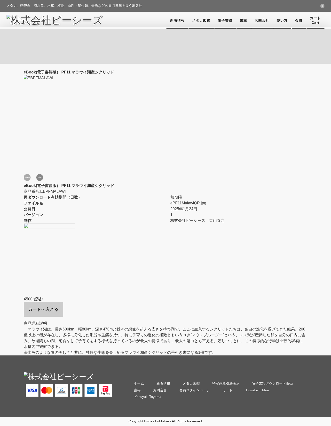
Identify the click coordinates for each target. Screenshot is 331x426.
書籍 (243, 20)
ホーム (139, 383)
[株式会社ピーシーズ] (55, 20)
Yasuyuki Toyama (147, 397)
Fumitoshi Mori (257, 390)
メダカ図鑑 (201, 20)
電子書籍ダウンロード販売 (272, 383)
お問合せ (262, 20)
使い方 (282, 20)
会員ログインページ (194, 390)
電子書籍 (225, 20)
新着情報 (177, 20)
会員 (298, 20)
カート (227, 390)
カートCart (315, 20)
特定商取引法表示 (225, 383)
